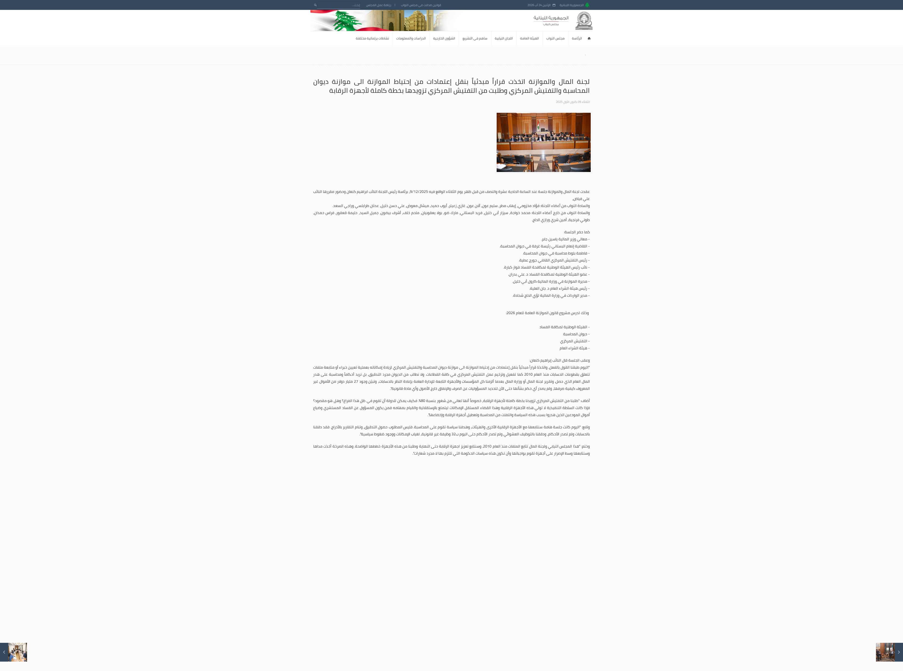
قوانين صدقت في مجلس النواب (421, 5)
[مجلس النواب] (572, 20)
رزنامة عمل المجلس (378, 5)
